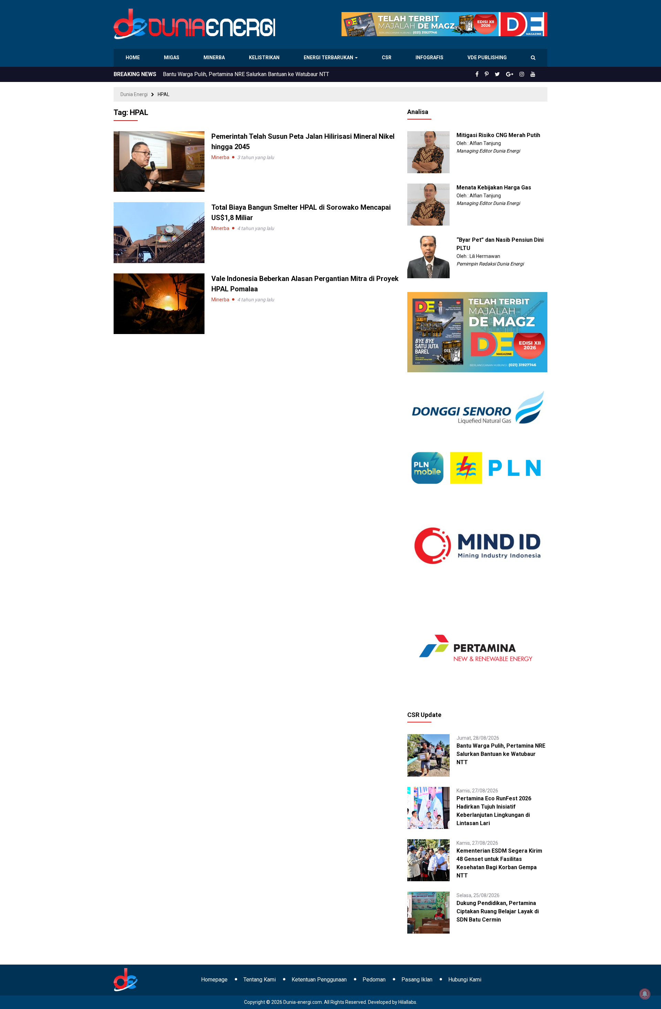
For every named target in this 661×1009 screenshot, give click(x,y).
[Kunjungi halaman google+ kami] (515, 74)
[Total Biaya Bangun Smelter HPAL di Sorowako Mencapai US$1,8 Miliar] (159, 232)
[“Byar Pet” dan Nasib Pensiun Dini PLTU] (428, 256)
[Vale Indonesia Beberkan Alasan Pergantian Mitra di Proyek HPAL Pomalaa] (159, 303)
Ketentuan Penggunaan (319, 979)
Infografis (430, 57)
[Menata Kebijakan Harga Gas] (428, 204)
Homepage (214, 979)
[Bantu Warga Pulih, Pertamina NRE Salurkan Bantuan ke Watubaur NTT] (428, 755)
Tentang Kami (259, 979)
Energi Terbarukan (329, 57)
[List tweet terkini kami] (505, 74)
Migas (172, 57)
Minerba (215, 57)
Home (133, 57)
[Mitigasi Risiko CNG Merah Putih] (428, 152)
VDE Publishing (487, 57)
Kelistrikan (265, 57)
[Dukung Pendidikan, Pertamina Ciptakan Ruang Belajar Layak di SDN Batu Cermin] (428, 912)
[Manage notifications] (644, 993)
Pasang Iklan (416, 979)
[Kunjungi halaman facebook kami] (488, 74)
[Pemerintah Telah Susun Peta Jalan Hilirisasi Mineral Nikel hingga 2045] (159, 161)
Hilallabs (407, 1002)
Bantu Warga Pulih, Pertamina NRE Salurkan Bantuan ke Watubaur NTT (501, 754)
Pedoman (374, 979)
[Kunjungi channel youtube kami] (534, 74)
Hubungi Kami (464, 979)
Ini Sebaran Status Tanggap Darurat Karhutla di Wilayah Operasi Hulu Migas (252, 74)
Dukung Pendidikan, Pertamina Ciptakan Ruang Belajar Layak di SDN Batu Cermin (498, 911)
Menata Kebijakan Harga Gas (494, 187)
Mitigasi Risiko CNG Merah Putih (498, 135)
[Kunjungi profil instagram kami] (525, 74)
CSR (387, 57)
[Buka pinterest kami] (496, 74)
